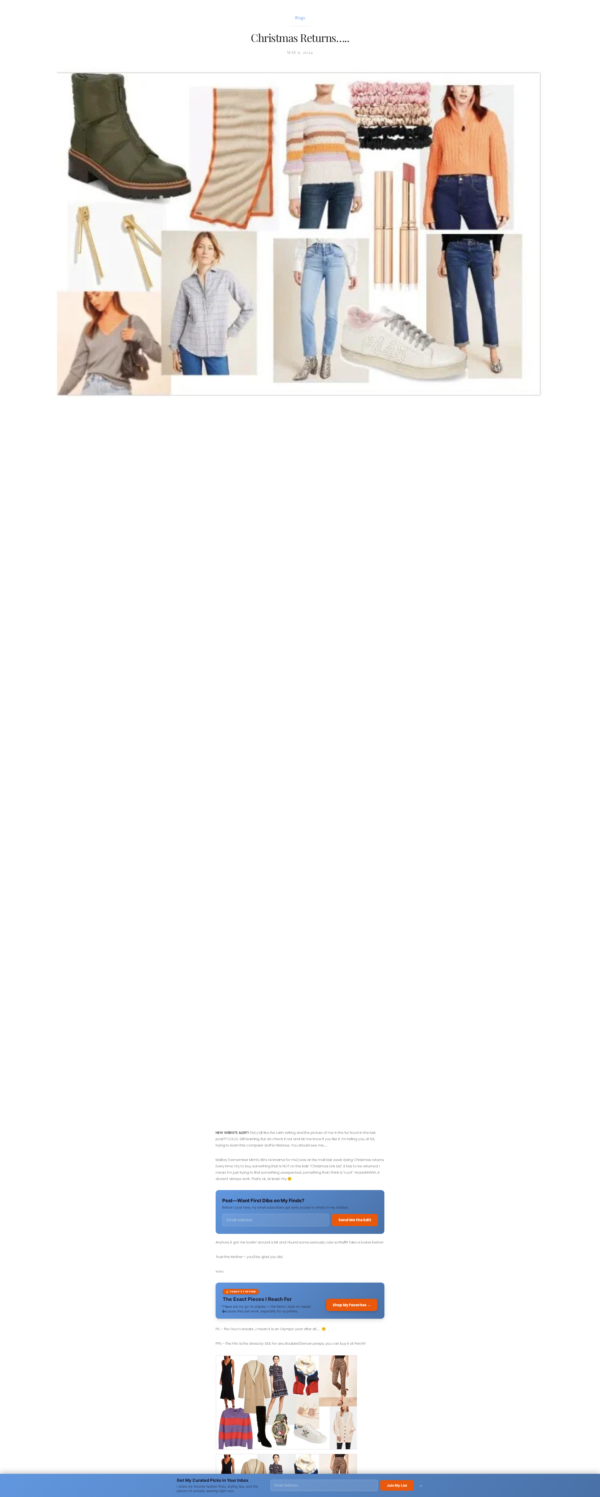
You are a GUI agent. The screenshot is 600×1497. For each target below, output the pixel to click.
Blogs (300, 18)
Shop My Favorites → (352, 1305)
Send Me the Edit (354, 1220)
